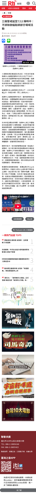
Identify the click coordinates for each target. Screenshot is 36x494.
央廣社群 (29, 451)
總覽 (3, 8)
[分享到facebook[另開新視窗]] (3, 41)
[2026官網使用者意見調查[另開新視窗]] (18, 366)
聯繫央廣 (6, 436)
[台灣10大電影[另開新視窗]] (18, 412)
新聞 (9, 13)
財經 (30, 8)
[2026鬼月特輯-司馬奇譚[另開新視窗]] (18, 343)
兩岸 (24, 8)
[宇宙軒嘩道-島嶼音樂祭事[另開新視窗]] (18, 389)
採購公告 (12, 451)
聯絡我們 (4, 451)
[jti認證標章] (18, 466)
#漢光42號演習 (13, 8)
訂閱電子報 (21, 451)
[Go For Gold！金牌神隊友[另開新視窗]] (18, 320)
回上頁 (29, 219)
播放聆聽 (8, 16)
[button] (28, 3)
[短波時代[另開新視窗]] (18, 296)
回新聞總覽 (18, 219)
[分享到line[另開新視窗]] (8, 41)
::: (2, 13)
